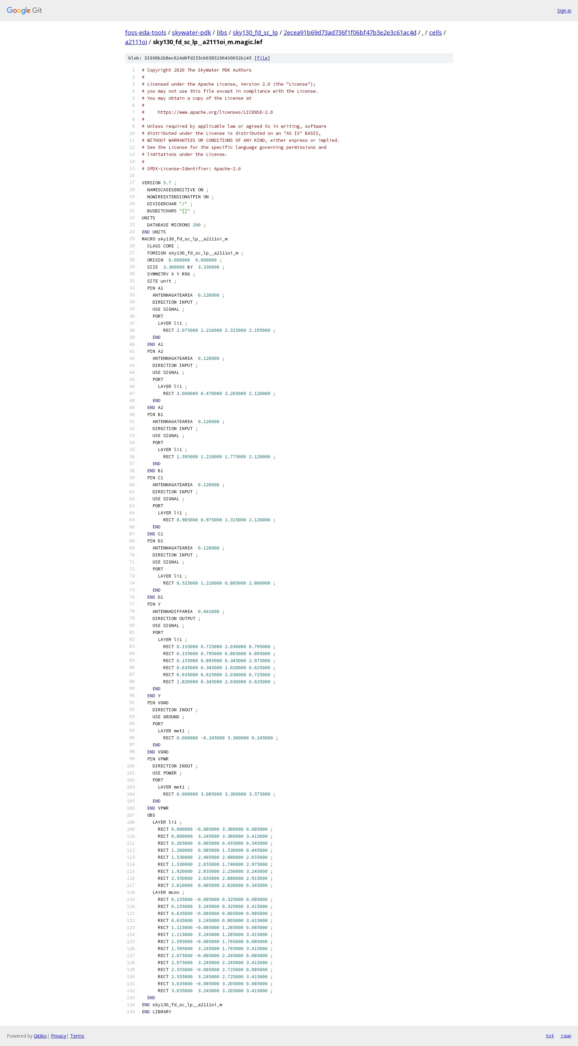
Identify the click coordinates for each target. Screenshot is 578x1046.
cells (435, 32)
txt (550, 1036)
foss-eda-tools (145, 32)
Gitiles (40, 1036)
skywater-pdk (191, 32)
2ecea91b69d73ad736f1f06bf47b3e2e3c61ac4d (350, 32)
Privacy (58, 1036)
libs (222, 32)
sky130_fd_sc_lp (255, 32)
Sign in (564, 10)
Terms (77, 1036)
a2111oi (136, 42)
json (566, 1036)
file (262, 58)
